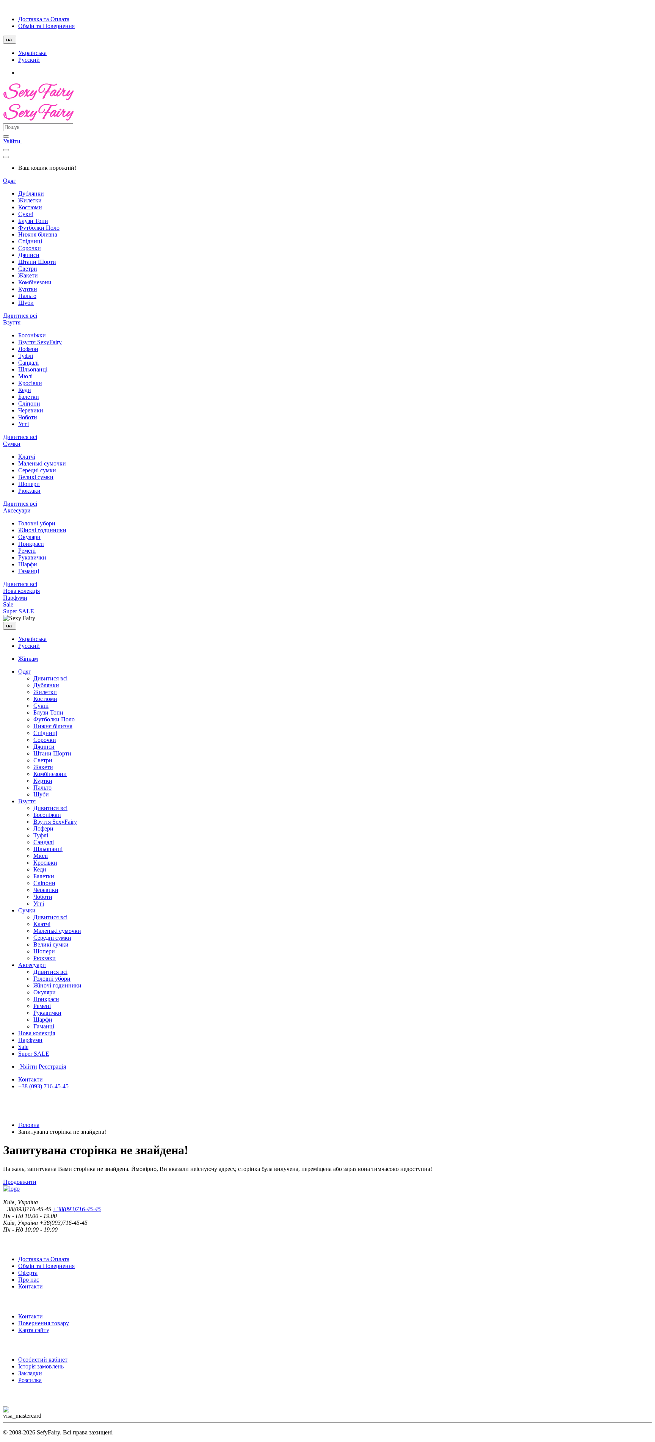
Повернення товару (43, 1323)
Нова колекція (21, 591)
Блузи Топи (33, 221)
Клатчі (26, 456)
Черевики (30, 410)
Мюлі (25, 376)
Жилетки (30, 200)
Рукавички (32, 557)
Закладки (30, 1373)
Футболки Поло (39, 227)
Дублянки (31, 193)
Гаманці (28, 571)
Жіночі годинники (42, 530)
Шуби (26, 302)
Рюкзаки (29, 490)
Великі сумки (35, 477)
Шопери (29, 484)
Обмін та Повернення (46, 26)
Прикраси (31, 544)
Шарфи (27, 564)
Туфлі (25, 356)
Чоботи (27, 417)
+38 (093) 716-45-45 (43, 1086)
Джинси (28, 255)
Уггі (23, 424)
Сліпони (29, 403)
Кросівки (30, 383)
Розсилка (30, 1380)
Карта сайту (33, 1330)
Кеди (24, 390)
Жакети (28, 275)
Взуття (11, 322)
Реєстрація (52, 1066)
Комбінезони (35, 282)
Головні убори (36, 523)
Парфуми (15, 597)
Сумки (11, 443)
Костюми (30, 207)
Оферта (28, 1273)
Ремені (27, 550)
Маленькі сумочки (42, 463)
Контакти (30, 1079)
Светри (27, 268)
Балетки (28, 396)
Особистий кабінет (42, 1359)
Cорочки (29, 248)
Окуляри (29, 537)
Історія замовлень (41, 1366)
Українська (32, 53)
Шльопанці (32, 369)
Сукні (25, 214)
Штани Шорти (37, 262)
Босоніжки (32, 335)
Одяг (9, 180)
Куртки (27, 289)
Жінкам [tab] (28, 658)
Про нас (28, 1279)
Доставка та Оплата (43, 19)
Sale (8, 604)
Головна (28, 1125)
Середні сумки (37, 470)
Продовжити (19, 1182)
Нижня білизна (37, 234)
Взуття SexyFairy (40, 342)
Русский (29, 59)
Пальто (27, 296)
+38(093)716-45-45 (77, 1209)
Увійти (12, 141)
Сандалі (28, 362)
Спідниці (30, 241)
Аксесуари (17, 510)
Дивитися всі (20, 315)
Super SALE (18, 611)
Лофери (28, 349)
